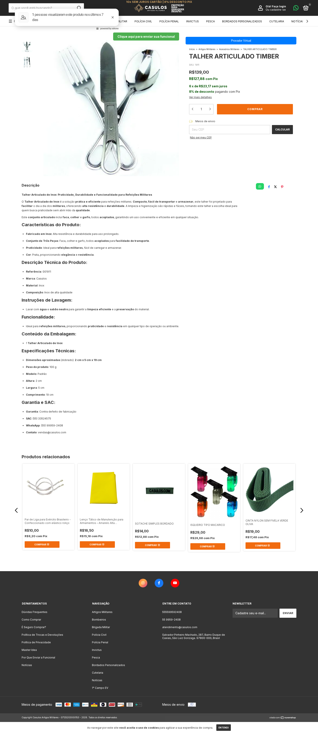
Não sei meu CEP (201, 137)
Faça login (279, 6)
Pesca (210, 21)
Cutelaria (276, 21)
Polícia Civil (143, 21)
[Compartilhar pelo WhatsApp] (260, 186)
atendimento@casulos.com (179, 627)
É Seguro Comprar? (34, 627)
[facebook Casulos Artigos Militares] (159, 583)
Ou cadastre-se (276, 9)
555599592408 (172, 612)
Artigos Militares (61, 21)
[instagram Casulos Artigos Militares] (143, 583)
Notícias (297, 21)
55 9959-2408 (171, 619)
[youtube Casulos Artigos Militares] (175, 583)
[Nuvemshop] (282, 718)
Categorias (22, 21)
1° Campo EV (100, 687)
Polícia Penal (169, 21)
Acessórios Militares (229, 49)
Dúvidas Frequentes (34, 612)
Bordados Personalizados (242, 21)
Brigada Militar (116, 21)
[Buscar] (78, 8)
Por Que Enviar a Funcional (38, 657)
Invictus (192, 21)
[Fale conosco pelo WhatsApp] (296, 9)
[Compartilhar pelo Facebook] (269, 187)
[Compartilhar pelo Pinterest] (282, 187)
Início (192, 49)
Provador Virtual (241, 40)
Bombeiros (89, 21)
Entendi (223, 727)
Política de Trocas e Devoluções (42, 634)
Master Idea (29, 650)
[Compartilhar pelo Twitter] (275, 187)
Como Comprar (31, 619)
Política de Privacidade (36, 642)
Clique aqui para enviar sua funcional (146, 36)
